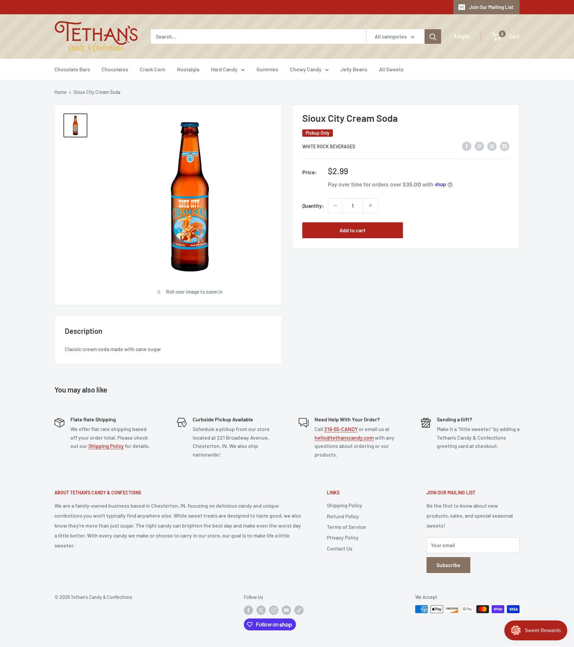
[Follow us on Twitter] (261, 609)
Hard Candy (224, 69)
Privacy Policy (343, 537)
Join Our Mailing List (491, 7)
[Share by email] (504, 146)
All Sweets (391, 69)
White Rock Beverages (328, 146)
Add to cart (352, 230)
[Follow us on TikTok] (299, 609)
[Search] (433, 36)
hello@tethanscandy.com (344, 437)
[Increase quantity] (370, 205)
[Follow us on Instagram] (273, 609)
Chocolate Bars (72, 69)
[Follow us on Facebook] (248, 609)
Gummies (267, 69)
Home (60, 92)
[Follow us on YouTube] (286, 609)
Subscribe (448, 565)
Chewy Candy (306, 69)
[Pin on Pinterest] (479, 146)
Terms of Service (346, 527)
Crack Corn (152, 69)
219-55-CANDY (341, 429)
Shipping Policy (106, 446)
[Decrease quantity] (335, 205)
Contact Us (339, 548)
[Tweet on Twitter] (492, 146)
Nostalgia (188, 69)
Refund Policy (343, 516)
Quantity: (313, 205)
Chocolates (115, 69)
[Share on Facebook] (466, 146)
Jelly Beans (353, 69)
